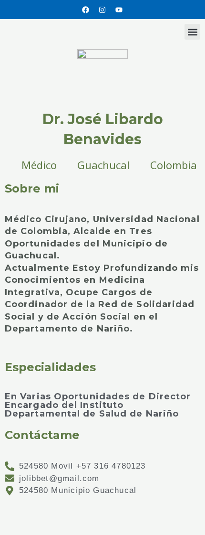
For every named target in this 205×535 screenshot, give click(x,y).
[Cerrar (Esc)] (139, 510)
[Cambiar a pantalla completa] (59, 510)
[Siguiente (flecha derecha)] (59, 527)
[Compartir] (99, 510)
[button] (192, 32)
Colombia (173, 165)
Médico (39, 165)
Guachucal (103, 165)
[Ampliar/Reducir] (19, 510)
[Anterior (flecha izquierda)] (19, 527)
